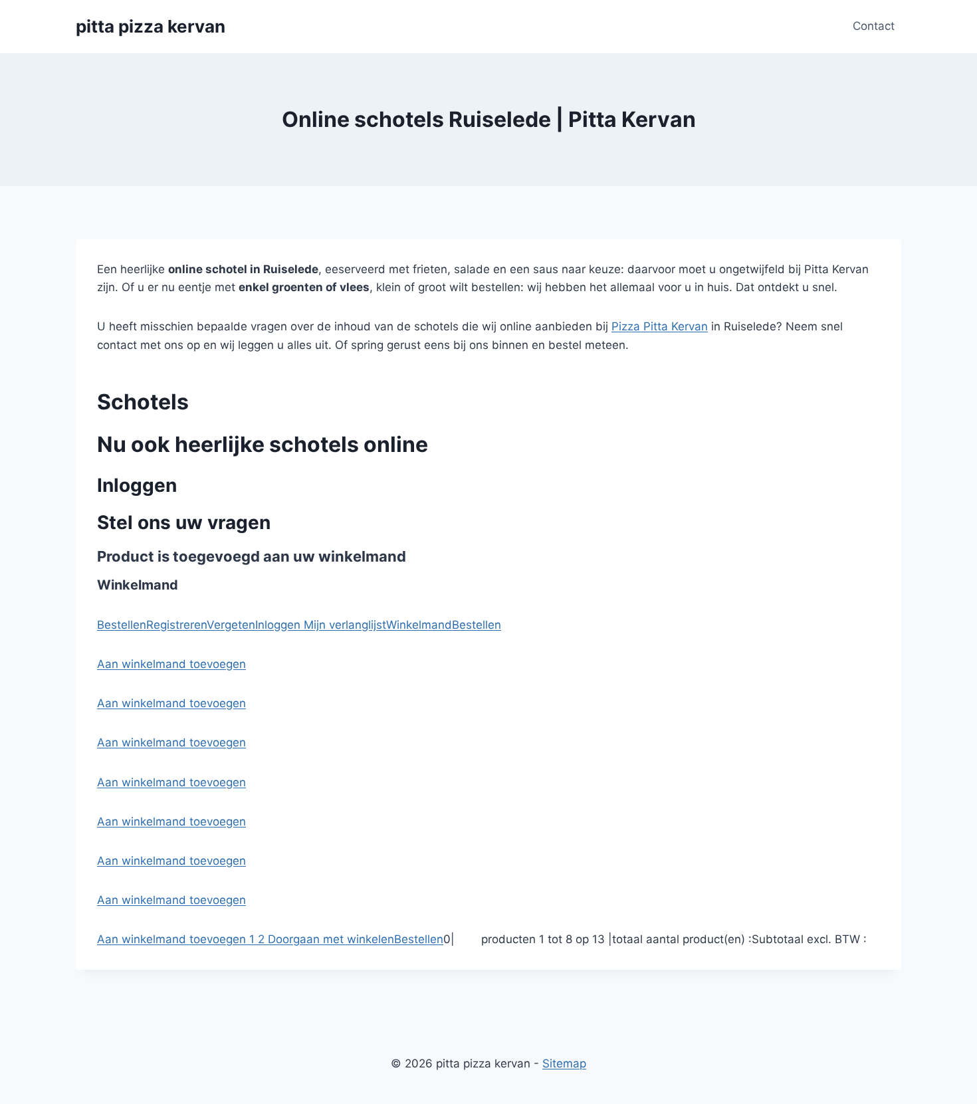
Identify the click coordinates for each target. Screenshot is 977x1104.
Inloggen (277, 624)
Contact (874, 26)
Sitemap (564, 1063)
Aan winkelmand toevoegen (171, 664)
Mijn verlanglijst (343, 624)
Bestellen (121, 624)
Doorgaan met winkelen (331, 939)
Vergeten (231, 624)
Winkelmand (419, 624)
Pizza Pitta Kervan (659, 326)
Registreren (176, 624)
